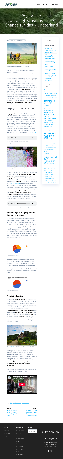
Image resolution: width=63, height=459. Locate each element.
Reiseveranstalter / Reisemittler (50, 160)
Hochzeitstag (47, 129)
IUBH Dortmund (11, 40)
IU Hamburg (19, 446)
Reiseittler (47, 155)
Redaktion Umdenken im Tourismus (17, 39)
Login (5, 436)
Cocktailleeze (49, 97)
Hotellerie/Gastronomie (50, 135)
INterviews (48, 142)
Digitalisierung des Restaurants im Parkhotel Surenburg (50, 56)
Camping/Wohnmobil (15, 403)
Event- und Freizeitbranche (50, 114)
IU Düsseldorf (20, 438)
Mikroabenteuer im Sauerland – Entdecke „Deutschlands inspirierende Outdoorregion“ (50, 77)
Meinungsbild (47, 147)
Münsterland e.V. (31, 132)
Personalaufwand (49, 149)
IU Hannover (19, 449)
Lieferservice (49, 145)
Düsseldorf (49, 110)
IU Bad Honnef (20, 431)
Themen (44, 4)
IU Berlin (18, 433)
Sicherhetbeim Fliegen (49, 168)
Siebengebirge (48, 170)
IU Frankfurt (19, 444)
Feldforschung (50, 119)
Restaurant (47, 167)
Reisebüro (48, 153)
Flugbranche (50, 120)
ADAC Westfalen (15, 183)
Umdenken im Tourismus (50, 176)
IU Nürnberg (19, 454)
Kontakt (6, 431)
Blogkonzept (55, 4)
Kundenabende (48, 143)
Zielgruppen (53, 182)
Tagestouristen (48, 172)
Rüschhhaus (12, 346)
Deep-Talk (48, 99)
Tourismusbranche (48, 174)
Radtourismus (47, 151)
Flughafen (47, 122)
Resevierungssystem (49, 165)
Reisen (52, 155)
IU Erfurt (18, 441)
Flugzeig (52, 122)
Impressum (7, 433)
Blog (38, 4)
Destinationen (25, 403)
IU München (19, 452)
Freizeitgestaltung (48, 124)
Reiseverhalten (50, 163)
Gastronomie (48, 126)
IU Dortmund (19, 436)
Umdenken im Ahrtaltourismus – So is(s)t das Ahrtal (50, 50)
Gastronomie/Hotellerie (50, 128)
